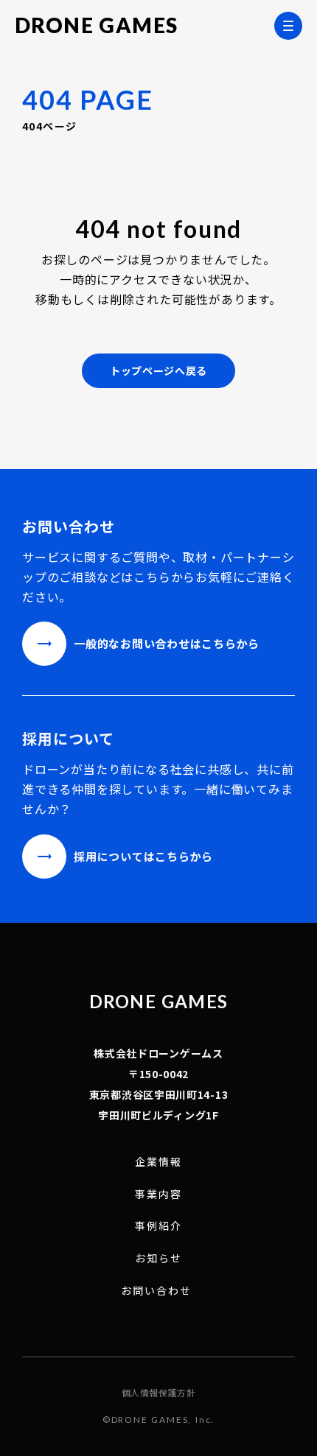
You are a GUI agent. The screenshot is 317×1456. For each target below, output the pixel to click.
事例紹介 (158, 1226)
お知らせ (158, 1258)
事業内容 (158, 1194)
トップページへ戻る (158, 370)
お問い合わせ (156, 1291)
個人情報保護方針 (159, 1393)
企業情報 (158, 1162)
